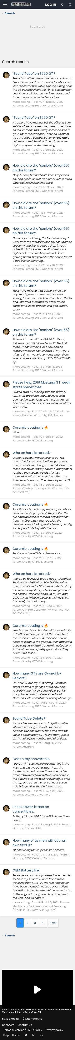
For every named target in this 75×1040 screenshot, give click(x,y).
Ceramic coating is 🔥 (30, 427)
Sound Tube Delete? (28, 718)
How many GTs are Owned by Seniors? (36, 675)
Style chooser (10, 1018)
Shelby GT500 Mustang (37, 440)
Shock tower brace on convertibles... (30, 809)
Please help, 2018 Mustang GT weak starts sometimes (41, 384)
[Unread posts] (62, 4)
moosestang (21, 102)
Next (52, 923)
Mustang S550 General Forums (43, 106)
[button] (5, 4)
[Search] (70, 4)
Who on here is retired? (31, 452)
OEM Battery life (25, 870)
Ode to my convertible (31, 758)
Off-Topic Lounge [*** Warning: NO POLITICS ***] (40, 490)
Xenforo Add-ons (21, 1012)
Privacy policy (54, 1030)
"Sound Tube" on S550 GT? (33, 73)
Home (16, 1035)
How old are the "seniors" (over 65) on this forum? (40, 167)
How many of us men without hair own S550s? (39, 842)
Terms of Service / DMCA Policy (22, 1030)
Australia (28, 747)
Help (6, 1035)
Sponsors (8, 1025)
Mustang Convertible (36, 795)
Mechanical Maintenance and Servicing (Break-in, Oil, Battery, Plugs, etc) (39, 908)
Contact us (25, 1025)
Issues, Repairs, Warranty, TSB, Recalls (38, 415)
